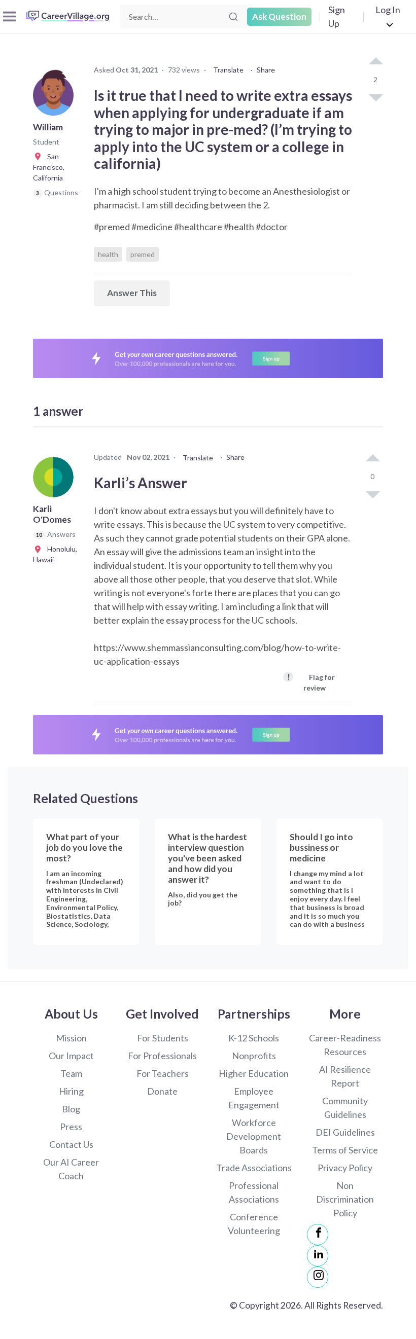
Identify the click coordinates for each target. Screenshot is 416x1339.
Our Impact (71, 1055)
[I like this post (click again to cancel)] (375, 62)
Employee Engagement (254, 1097)
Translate (228, 69)
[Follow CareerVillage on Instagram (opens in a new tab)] (317, 1277)
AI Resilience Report (345, 1076)
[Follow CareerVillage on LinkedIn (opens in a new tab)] (317, 1255)
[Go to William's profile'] (56, 98)
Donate (162, 1091)
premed (142, 254)
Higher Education (254, 1073)
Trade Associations (254, 1167)
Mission (71, 1037)
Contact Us (71, 1144)
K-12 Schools (253, 1037)
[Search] (233, 16)
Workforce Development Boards (253, 1136)
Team (71, 1073)
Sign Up (336, 16)
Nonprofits (254, 1055)
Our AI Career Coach (71, 1168)
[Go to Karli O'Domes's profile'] (56, 480)
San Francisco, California (48, 167)
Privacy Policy (345, 1167)
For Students (162, 1037)
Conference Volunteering (254, 1223)
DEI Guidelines (345, 1132)
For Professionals (162, 1055)
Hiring (71, 1091)
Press (71, 1126)
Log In (387, 9)
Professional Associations (254, 1192)
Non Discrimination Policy (345, 1199)
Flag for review (311, 681)
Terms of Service (345, 1149)
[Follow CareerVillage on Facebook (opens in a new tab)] (317, 1234)
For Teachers (162, 1073)
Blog (71, 1108)
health (108, 254)
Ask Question (279, 16)
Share (266, 69)
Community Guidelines (345, 1107)
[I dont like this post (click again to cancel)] (375, 97)
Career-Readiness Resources (345, 1044)
